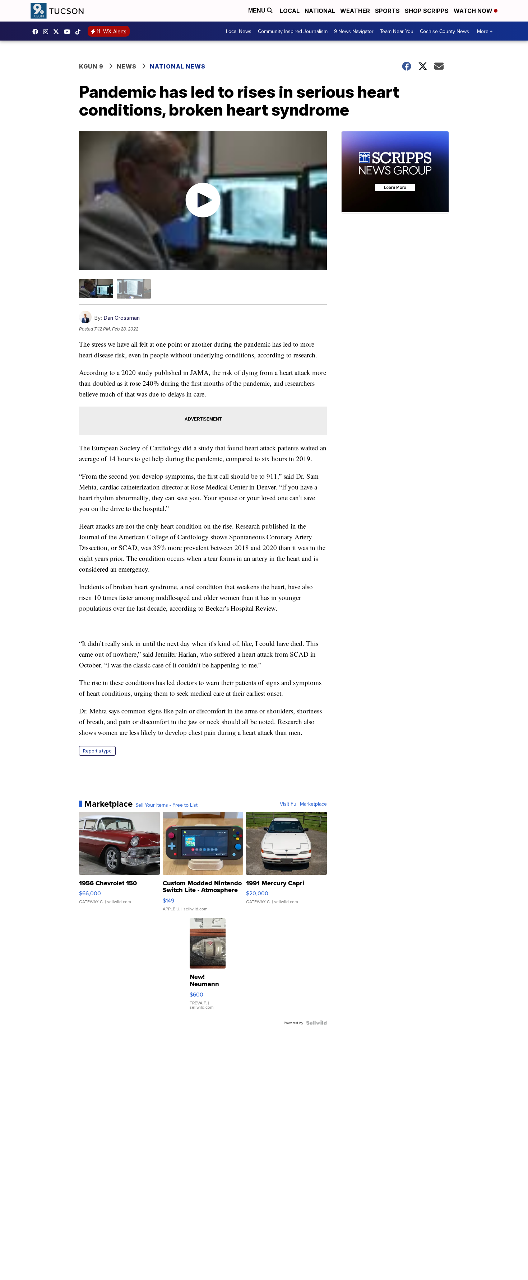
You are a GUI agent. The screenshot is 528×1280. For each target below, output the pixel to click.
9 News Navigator (354, 31)
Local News (238, 31)
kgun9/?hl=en (47, 31)
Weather (355, 10)
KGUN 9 (91, 66)
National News (177, 66)
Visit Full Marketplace (303, 803)
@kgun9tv (79, 31)
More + (484, 31)
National (320, 10)
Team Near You (396, 31)
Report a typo (97, 751)
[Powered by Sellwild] (316, 1022)
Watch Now (474, 10)
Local (290, 10)
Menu (257, 11)
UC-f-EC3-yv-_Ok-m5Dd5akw (69, 31)
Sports (387, 10)
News (126, 66)
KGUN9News (37, 31)
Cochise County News (444, 31)
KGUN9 (57, 31)
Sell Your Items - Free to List (166, 804)
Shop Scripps (427, 10)
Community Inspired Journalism (293, 31)
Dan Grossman (121, 317)
